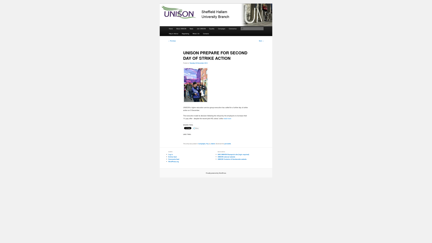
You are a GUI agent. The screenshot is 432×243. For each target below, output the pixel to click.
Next (261, 41)
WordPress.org (173, 161)
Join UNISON (201, 29)
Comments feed (173, 159)
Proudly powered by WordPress (216, 173)
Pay (207, 144)
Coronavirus (233, 29)
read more (227, 118)
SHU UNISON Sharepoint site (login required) (233, 154)
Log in (170, 154)
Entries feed (172, 157)
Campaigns (221, 29)
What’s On (196, 34)
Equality (211, 29)
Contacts (206, 34)
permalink (227, 144)
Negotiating (185, 34)
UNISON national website (226, 157)
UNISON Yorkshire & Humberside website (232, 159)
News (191, 29)
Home (171, 29)
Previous (172, 41)
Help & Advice (173, 34)
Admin (213, 144)
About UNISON (181, 29)
